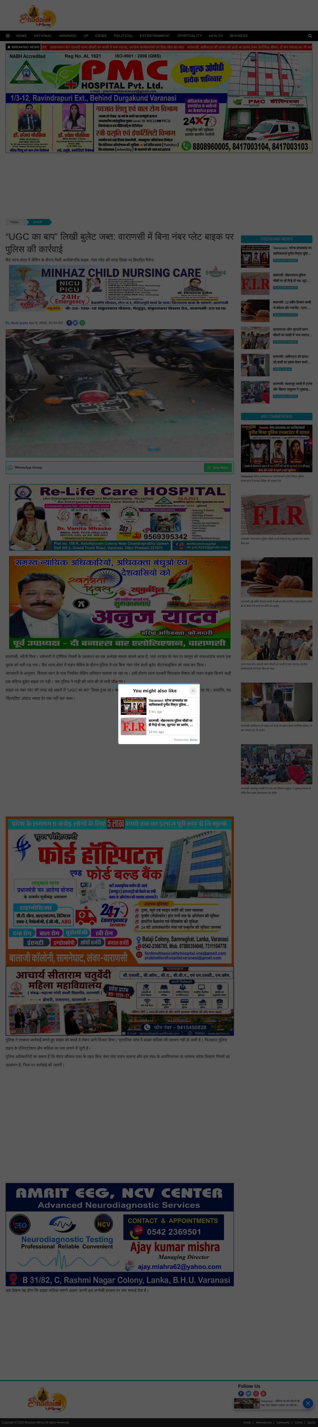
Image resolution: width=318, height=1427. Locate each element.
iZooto (193, 739)
